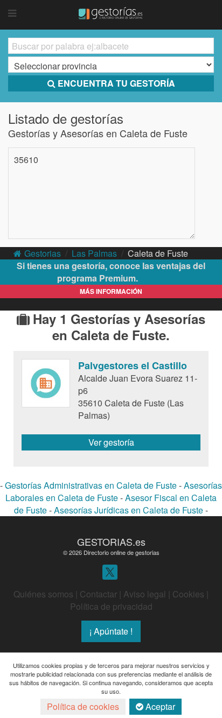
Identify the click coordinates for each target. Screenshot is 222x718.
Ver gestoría (111, 442)
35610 (26, 159)
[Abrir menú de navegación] (12, 13)
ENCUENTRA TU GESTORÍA (116, 83)
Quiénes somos (43, 594)
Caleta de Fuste (158, 253)
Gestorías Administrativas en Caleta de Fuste (91, 485)
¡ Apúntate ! (111, 631)
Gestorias (42, 253)
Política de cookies (83, 706)
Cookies (188, 594)
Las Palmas (94, 253)
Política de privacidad (111, 606)
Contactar (98, 594)
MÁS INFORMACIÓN (111, 291)
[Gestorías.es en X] (109, 571)
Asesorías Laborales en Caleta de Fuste (113, 491)
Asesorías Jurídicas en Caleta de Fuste (128, 510)
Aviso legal (144, 594)
